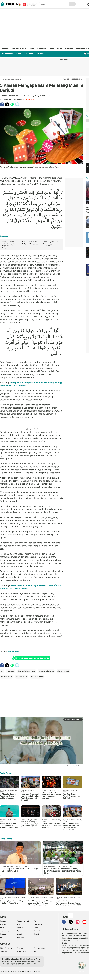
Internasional (4, 931)
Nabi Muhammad (8, 54)
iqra (52, 48)
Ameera (3, 921)
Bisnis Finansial (39, 931)
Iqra (18, 924)
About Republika (6, 948)
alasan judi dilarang (37, 676)
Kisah (18, 54)
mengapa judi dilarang (46, 671)
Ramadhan (21, 937)
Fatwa (25, 54)
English (36, 934)
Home (2, 79)
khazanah (42, 48)
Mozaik (32, 54)
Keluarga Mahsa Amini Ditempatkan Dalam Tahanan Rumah (9, 245)
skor (32, 48)
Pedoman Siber (39, 948)
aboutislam (14, 651)
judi (2, 671)
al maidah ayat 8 (21, 676)
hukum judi (10, 671)
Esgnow (3, 934)
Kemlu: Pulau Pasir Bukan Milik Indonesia (30, 243)
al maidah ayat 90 (63, 671)
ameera (5, 48)
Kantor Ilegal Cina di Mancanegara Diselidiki (50, 244)
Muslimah (40, 54)
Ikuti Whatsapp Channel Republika (32, 658)
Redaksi (20, 948)
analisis (69, 48)
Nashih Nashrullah (28, 100)
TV (1, 937)
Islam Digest (10, 79)
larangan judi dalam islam (26, 671)
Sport (36, 928)
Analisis (20, 928)
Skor (35, 921)
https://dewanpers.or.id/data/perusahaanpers (19, 964)
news (59, 48)
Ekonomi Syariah (19, 48)
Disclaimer (4, 951)
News (2, 928)
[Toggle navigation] (2, 4)
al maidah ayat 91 (6, 676)
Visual (19, 934)
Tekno (19, 931)
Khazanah (3, 924)
